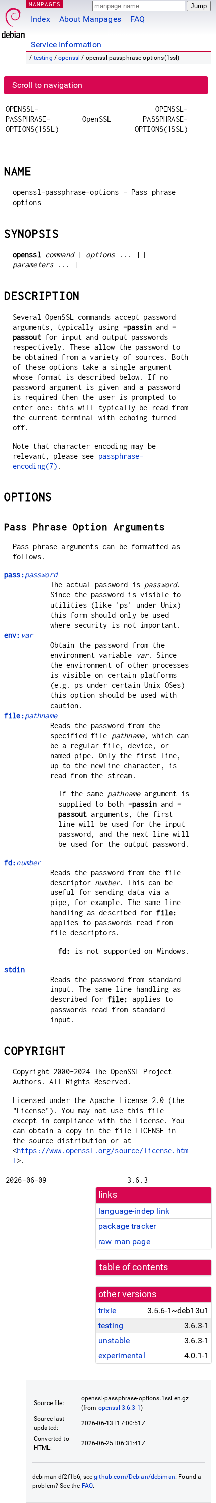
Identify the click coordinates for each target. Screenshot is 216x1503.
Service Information (66, 44)
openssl (69, 57)
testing (43, 57)
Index (40, 19)
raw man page (124, 1241)
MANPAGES (45, 4)
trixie (107, 1310)
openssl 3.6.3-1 (119, 1407)
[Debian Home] (13, 20)
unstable (114, 1340)
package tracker (127, 1226)
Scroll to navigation (47, 85)
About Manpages (90, 19)
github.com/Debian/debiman (134, 1476)
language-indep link (133, 1211)
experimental (121, 1355)
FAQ (137, 19)
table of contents (133, 1267)
